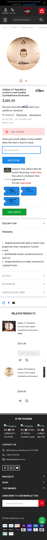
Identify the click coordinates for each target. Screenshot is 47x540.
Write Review (21, 115)
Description (9, 223)
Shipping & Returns (13, 292)
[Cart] (42, 11)
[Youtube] (17, 468)
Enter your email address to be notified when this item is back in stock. (22, 140)
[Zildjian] (39, 90)
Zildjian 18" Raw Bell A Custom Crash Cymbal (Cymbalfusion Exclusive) (28, 372)
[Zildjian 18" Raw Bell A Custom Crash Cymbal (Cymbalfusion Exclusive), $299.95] (9, 372)
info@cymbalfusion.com (15, 459)
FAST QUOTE (14, 211)
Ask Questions (35, 115)
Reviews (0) (8, 283)
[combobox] (28, 19)
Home (5, 27)
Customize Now (29, 4)
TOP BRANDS (9, 488)
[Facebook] (8, 302)
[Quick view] (20, 360)
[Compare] (26, 360)
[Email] (13, 302)
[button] (11, 191)
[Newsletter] (41, 503)
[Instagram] (11, 468)
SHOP (5, 482)
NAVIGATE (8, 476)
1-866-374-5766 (12, 455)
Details (6, 275)
